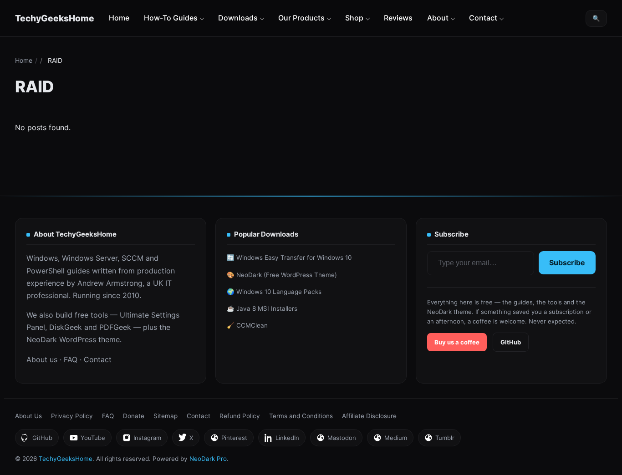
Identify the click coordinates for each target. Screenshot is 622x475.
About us (41, 359)
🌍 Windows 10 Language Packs (274, 291)
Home (119, 17)
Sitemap (165, 415)
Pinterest (228, 440)
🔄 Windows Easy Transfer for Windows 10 (289, 257)
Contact (483, 17)
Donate (133, 415)
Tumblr (439, 440)
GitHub (510, 342)
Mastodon (336, 440)
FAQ (70, 359)
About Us (28, 415)
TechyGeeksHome (54, 18)
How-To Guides (171, 17)
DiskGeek (65, 327)
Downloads (238, 17)
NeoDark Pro (208, 458)
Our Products (301, 17)
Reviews (398, 17)
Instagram (141, 440)
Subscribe (567, 262)
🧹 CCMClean (247, 325)
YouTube (87, 440)
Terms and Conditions (301, 415)
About (438, 17)
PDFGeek (115, 327)
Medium (390, 440)
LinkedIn (281, 440)
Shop (354, 17)
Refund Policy (239, 415)
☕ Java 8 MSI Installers (262, 308)
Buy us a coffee (456, 342)
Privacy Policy (72, 415)
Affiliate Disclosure (369, 415)
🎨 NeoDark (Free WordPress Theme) (282, 274)
